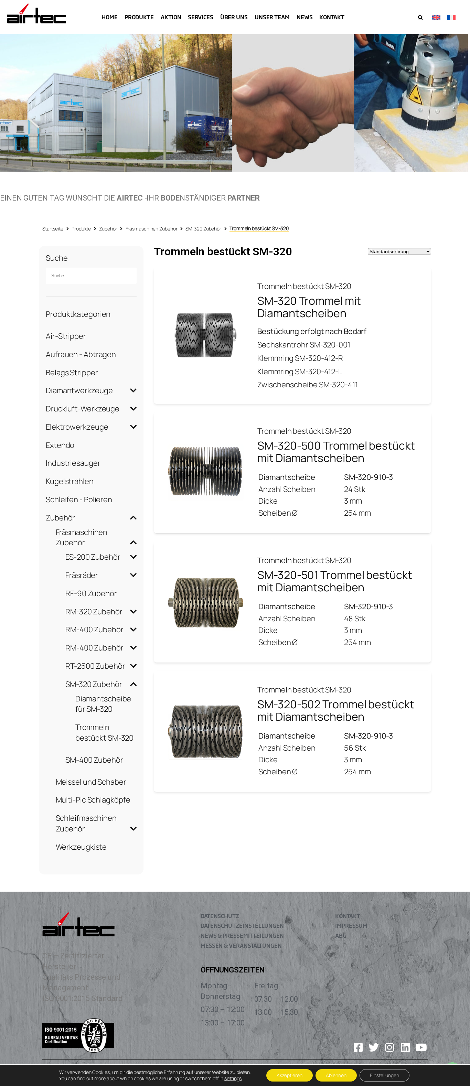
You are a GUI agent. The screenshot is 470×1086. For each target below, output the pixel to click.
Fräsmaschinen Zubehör (152, 228)
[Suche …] (420, 17)
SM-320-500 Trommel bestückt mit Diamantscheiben (336, 451)
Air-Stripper (66, 336)
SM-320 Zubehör (203, 228)
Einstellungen (384, 1075)
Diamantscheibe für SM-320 (103, 703)
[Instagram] (389, 1047)
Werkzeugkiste (81, 847)
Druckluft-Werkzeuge (82, 409)
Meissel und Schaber (91, 782)
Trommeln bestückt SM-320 (104, 732)
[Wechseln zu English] (436, 17)
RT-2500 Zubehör (95, 666)
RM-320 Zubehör (93, 611)
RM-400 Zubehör (94, 629)
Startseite (52, 228)
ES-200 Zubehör (92, 557)
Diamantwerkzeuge (79, 390)
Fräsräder (81, 575)
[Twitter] (373, 1047)
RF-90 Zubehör (91, 593)
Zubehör (108, 228)
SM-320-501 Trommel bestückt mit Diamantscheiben (334, 581)
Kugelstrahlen (70, 481)
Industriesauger (73, 463)
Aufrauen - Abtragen (81, 354)
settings (233, 1078)
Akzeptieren (289, 1075)
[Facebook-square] (358, 1047)
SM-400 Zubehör (94, 760)
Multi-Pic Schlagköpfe (93, 800)
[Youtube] (421, 1047)
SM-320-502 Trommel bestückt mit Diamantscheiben (335, 710)
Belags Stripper (72, 372)
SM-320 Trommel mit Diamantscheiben (309, 307)
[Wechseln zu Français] (451, 17)
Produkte (81, 228)
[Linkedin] (405, 1047)
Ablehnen (336, 1075)
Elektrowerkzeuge (77, 427)
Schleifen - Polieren (79, 499)
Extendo (60, 445)
